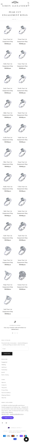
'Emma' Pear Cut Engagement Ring (22, 286)
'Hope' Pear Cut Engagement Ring (22, 163)
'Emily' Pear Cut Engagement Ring (8, 188)
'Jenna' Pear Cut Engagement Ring (22, 261)
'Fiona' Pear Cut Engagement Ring (22, 40)
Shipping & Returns (6, 395)
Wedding (4, 364)
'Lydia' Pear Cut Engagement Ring (8, 139)
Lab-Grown (4, 367)
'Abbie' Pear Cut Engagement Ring (8, 114)
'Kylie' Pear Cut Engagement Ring (8, 237)
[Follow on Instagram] (6, 423)
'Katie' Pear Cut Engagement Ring (8, 89)
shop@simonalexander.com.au (16, 414)
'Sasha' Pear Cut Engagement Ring (22, 212)
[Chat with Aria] (26, 439)
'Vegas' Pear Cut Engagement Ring (8, 261)
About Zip (4, 397)
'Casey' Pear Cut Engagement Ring (8, 40)
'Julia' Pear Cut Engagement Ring (8, 212)
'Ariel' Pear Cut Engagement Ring (8, 310)
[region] (15, 325)
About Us (4, 382)
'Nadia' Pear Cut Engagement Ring (22, 139)
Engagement (4, 362)
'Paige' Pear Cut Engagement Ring (8, 286)
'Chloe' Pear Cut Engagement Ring (22, 188)
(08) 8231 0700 (5, 414)
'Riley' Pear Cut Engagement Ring (8, 163)
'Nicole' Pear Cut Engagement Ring (22, 89)
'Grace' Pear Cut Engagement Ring (22, 65)
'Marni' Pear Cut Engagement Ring (22, 114)
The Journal (4, 387)
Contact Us (4, 385)
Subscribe (7, 353)
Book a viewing (5, 375)
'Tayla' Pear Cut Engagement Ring (22, 237)
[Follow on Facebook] (2, 423)
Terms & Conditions (6, 392)
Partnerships (4, 369)
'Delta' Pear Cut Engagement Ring (8, 65)
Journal (3, 372)
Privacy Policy (5, 390)
